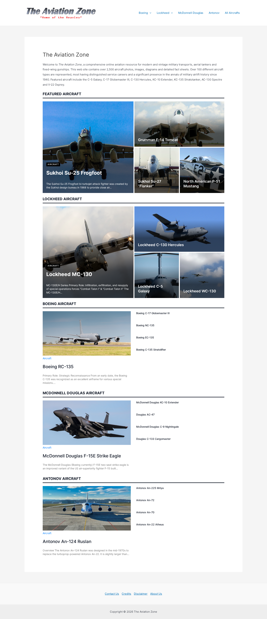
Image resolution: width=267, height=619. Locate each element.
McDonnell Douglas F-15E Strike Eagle (82, 455)
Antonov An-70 (145, 512)
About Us (156, 593)
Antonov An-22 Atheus (150, 524)
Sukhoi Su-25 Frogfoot (74, 173)
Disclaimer (140, 593)
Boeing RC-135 (58, 366)
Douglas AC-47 (145, 414)
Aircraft (53, 164)
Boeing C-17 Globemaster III (153, 313)
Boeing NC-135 (145, 325)
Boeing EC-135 (145, 337)
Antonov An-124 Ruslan (67, 541)
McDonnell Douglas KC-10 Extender (157, 402)
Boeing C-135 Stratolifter (151, 349)
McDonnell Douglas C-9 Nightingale (157, 426)
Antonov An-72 (145, 500)
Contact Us (112, 593)
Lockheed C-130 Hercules (161, 245)
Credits (126, 593)
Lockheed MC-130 (69, 274)
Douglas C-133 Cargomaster (153, 438)
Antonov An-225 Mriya (150, 488)
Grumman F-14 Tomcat (158, 140)
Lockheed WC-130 (199, 291)
